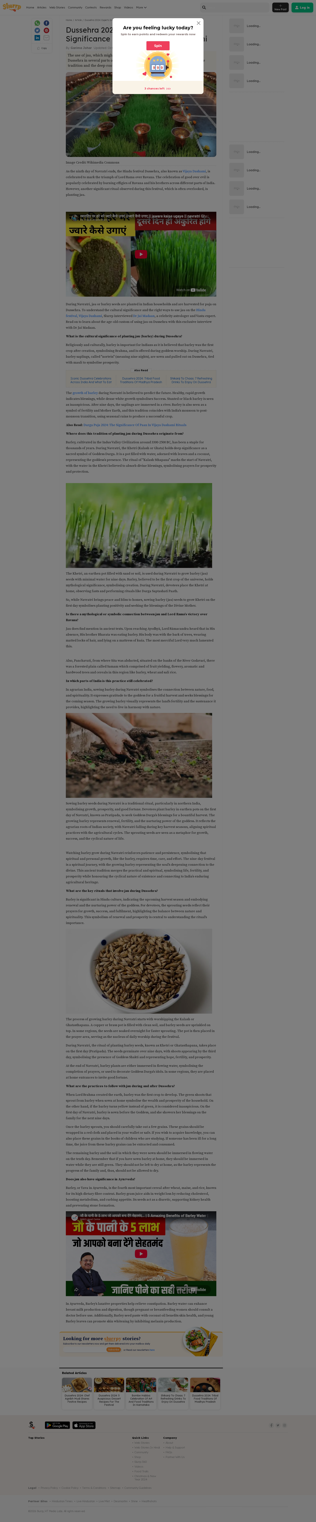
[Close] (198, 23)
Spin (158, 46)
